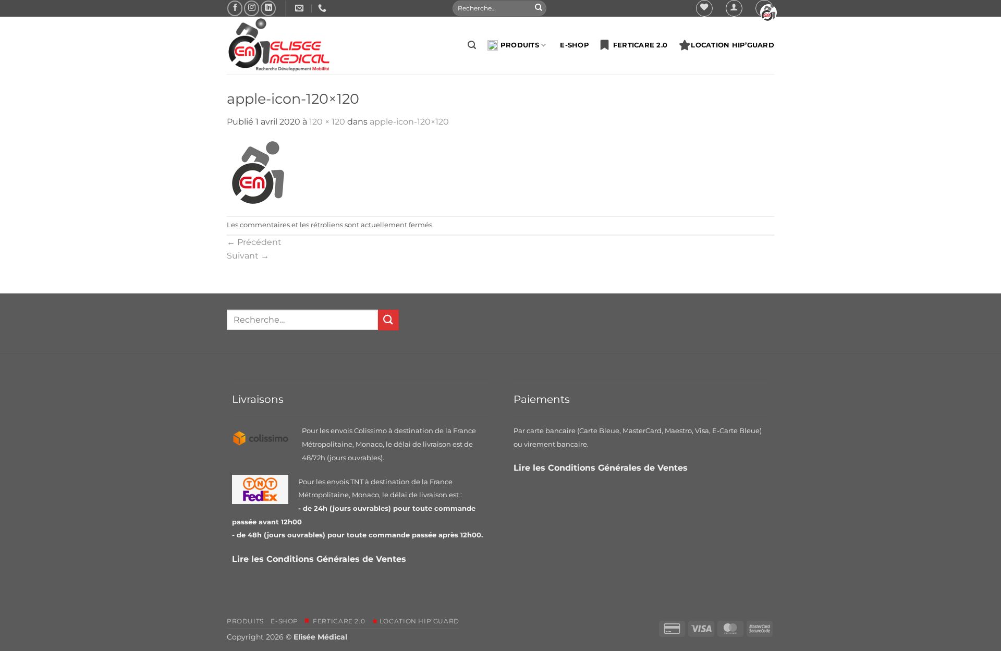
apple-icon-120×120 (409, 122)
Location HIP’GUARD (732, 45)
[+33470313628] (323, 8)
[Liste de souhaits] (704, 8)
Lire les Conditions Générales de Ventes (320, 559)
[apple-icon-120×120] (258, 172)
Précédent (254, 242)
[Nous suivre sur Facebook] (234, 8)
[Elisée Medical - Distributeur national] (279, 45)
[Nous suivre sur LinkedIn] (268, 8)
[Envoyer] (538, 8)
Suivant (248, 256)
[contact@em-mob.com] (300, 8)
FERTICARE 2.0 (637, 45)
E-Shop (574, 45)
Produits (519, 45)
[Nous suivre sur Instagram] (251, 8)
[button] (734, 8)
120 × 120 (327, 122)
